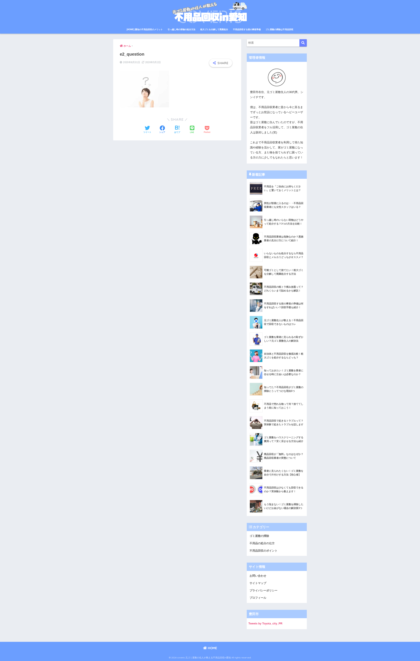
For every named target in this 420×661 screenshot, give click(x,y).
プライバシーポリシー (263, 590)
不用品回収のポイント (263, 550)
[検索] (303, 43)
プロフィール (258, 597)
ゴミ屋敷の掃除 (259, 535)
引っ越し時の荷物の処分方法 (181, 29)
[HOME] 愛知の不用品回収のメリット (145, 29)
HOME (212, 648)
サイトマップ (258, 583)
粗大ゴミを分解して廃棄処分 (214, 29)
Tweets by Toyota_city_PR (265, 623)
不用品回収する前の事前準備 (247, 29)
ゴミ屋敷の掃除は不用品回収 (279, 29)
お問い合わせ (258, 575)
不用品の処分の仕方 (262, 543)
